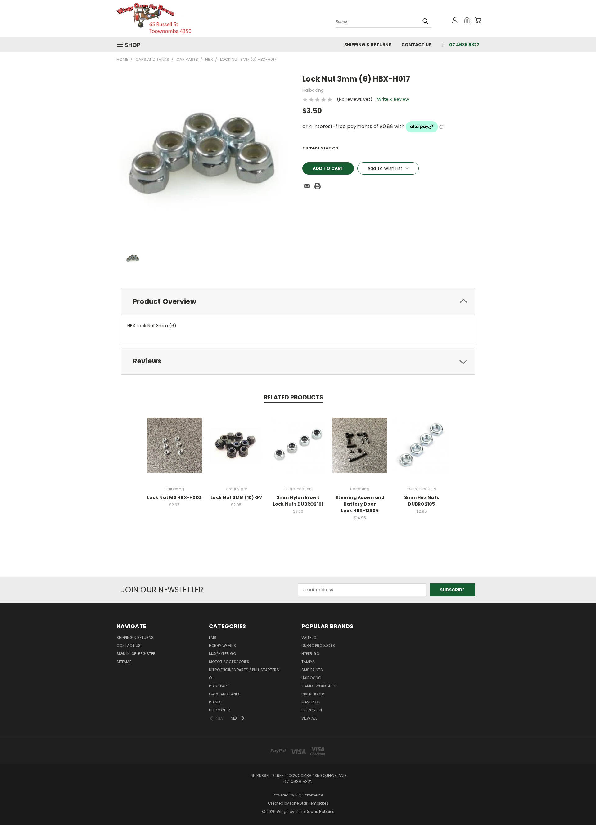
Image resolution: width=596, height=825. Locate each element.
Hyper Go (310, 653)
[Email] (307, 186)
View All (309, 718)
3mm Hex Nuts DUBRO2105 (421, 500)
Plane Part (219, 686)
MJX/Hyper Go (222, 653)
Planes (215, 702)
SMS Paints (312, 669)
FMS (212, 637)
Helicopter (219, 710)
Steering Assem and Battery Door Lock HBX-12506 (360, 504)
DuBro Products (318, 645)
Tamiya (308, 661)
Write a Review (393, 99)
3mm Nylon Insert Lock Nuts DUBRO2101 (298, 500)
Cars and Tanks (225, 694)
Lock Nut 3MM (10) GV (236, 497)
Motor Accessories (229, 661)
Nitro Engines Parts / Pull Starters (244, 669)
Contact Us (416, 45)
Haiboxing (311, 677)
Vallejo (308, 637)
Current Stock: (320, 148)
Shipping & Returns (367, 45)
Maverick (310, 702)
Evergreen (311, 710)
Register (147, 653)
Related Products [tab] (293, 397)
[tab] (298, 301)
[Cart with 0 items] (478, 20)
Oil (211, 677)
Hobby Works (222, 645)
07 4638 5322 (464, 45)
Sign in (123, 653)
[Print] (317, 186)
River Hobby (313, 694)
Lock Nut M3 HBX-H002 (174, 497)
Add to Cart (174, 450)
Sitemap (123, 661)
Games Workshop (318, 686)
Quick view (174, 438)
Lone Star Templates (309, 803)
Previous (579, 805)
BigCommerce (309, 795)
